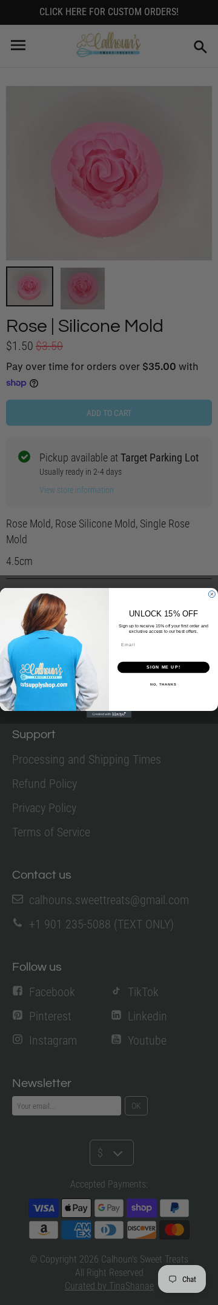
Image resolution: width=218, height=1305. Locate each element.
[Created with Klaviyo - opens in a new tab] (109, 714)
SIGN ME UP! (163, 667)
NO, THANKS (163, 684)
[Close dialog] (211, 593)
